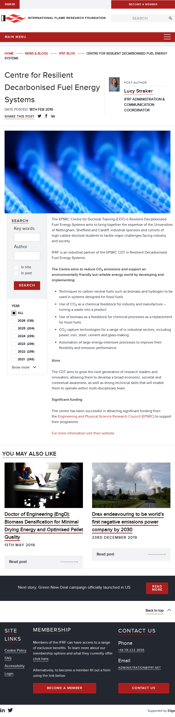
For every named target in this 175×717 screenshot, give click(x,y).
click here (41, 659)
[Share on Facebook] (46, 116)
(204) (26, 328)
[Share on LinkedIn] (53, 116)
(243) (26, 359)
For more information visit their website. (84, 433)
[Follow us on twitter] (10, 711)
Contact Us (143, 688)
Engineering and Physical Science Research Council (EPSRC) (106, 416)
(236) (26, 344)
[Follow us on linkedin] (2, 711)
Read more (157, 588)
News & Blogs (37, 53)
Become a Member (64, 688)
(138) (26, 321)
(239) (26, 336)
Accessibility (15, 666)
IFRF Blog (67, 53)
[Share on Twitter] (39, 116)
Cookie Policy (15, 650)
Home (10, 53)
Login (9, 673)
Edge (171, 711)
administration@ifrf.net (139, 668)
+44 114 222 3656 (131, 650)
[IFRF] (53, 17)
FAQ (8, 658)
